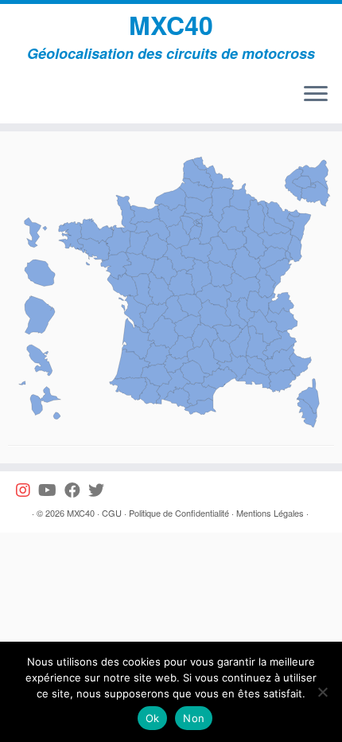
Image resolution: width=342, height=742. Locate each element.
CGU (112, 512)
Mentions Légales (270, 512)
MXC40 (171, 25)
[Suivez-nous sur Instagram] (27, 489)
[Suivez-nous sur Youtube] (51, 489)
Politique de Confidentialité (179, 512)
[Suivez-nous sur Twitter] (100, 489)
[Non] (322, 692)
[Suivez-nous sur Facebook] (76, 489)
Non (193, 718)
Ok (153, 718)
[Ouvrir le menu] (316, 95)
